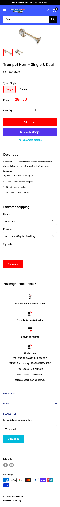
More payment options (30, 139)
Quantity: (8, 110)
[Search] (53, 19)
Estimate (13, 263)
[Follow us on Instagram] (11, 465)
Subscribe (14, 438)
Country (7, 213)
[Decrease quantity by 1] (18, 110)
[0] (54, 10)
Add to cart (30, 121)
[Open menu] (4, 10)
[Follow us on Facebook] (5, 465)
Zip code (7, 244)
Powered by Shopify (12, 500)
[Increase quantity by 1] (35, 110)
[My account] (47, 10)
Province (8, 229)
